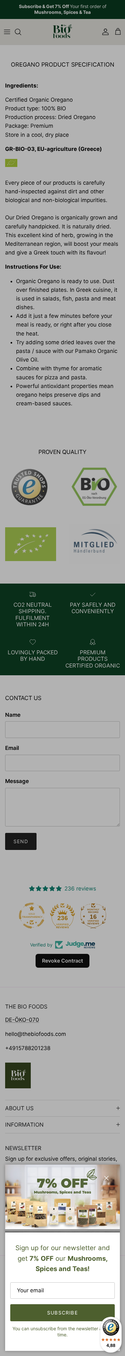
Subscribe (62, 1313)
